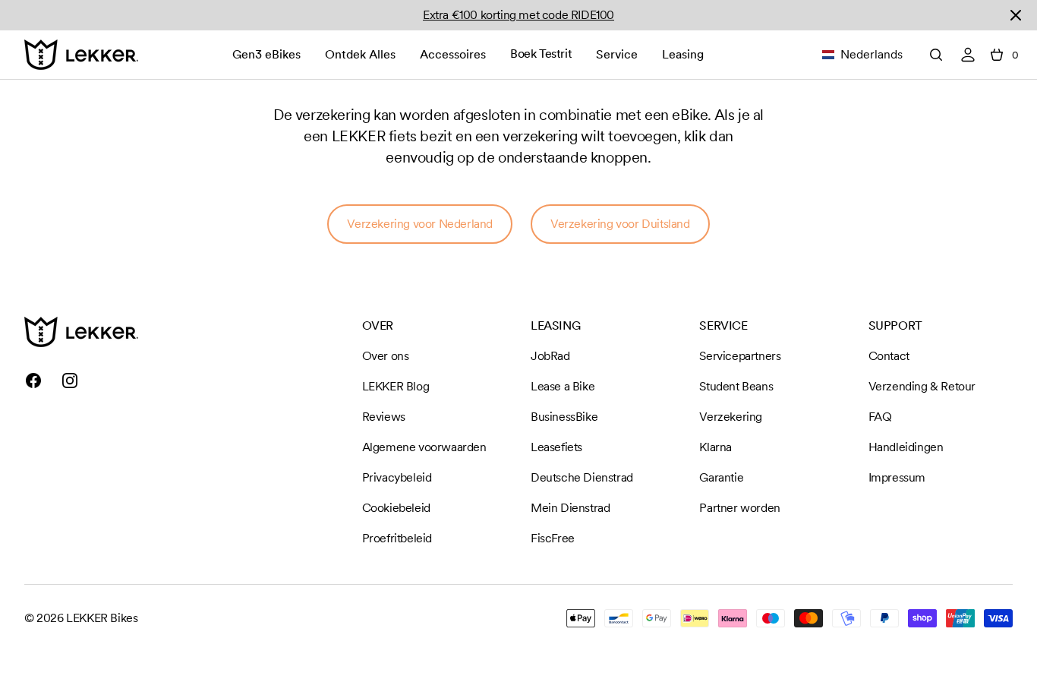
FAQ (880, 416)
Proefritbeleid (397, 538)
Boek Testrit (541, 53)
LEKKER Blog (396, 386)
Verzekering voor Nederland (420, 223)
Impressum (896, 477)
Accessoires (453, 54)
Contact (888, 356)
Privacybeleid (397, 477)
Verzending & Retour (922, 386)
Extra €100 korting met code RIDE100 (518, 15)
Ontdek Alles (360, 54)
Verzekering (730, 416)
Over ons (385, 356)
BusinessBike (564, 416)
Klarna (715, 447)
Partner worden (739, 508)
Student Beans (736, 386)
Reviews (383, 416)
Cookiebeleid (396, 508)
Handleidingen (906, 447)
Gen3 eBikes (266, 54)
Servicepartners (739, 356)
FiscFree (553, 538)
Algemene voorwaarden (424, 447)
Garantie (721, 477)
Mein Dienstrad (570, 508)
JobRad (550, 356)
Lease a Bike (562, 386)
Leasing (683, 54)
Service (617, 54)
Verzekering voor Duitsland (620, 223)
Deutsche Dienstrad (582, 477)
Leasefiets (556, 447)
